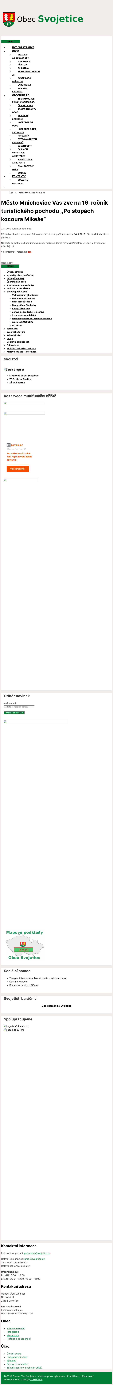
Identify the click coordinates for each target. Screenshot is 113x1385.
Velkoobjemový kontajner (25, 295)
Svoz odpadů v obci (17, 291)
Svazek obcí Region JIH (26, 73)
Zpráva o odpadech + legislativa (28, 312)
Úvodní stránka (23, 47)
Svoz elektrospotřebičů (24, 315)
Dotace (22, 173)
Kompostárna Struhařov (24, 305)
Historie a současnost (20, 56)
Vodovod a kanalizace (18, 288)
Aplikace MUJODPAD (22, 322)
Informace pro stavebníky (20, 285)
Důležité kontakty (20, 182)
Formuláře (12, 328)
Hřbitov (22, 64)
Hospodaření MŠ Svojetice (24, 131)
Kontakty (19, 176)
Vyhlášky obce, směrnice (20, 275)
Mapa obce (24, 61)
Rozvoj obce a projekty (22, 161)
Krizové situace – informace (22, 351)
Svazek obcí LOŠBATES (21, 80)
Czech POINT (25, 146)
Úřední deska (25, 105)
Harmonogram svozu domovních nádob (32, 318)
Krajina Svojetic (19, 90)
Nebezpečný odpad (22, 301)
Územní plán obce (16, 281)
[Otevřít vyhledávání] (6, 37)
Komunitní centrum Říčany (23, 985)
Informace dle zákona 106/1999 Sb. (23, 100)
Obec (15, 51)
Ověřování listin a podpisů (24, 141)
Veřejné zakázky (15, 278)
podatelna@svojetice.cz (37, 1253)
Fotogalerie (13, 345)
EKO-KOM (17, 325)
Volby (10, 338)
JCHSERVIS (36, 1379)
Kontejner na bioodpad (23, 298)
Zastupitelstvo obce (24, 111)
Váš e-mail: (10, 703)
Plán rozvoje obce (23, 168)
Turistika (23, 68)
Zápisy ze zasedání (20, 117)
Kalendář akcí (14, 335)
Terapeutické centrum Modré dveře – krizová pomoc (38, 978)
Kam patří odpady (21, 308)
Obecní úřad (20, 95)
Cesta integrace (18, 981)
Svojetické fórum (16, 332)
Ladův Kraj (24, 85)
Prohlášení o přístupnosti (80, 1376)
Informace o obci (16, 1328)
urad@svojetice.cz (34, 1259)
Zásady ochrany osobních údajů (24, 1367)
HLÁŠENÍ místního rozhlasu (21, 348)
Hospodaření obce (22, 124)
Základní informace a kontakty (20, 152)
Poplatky (23, 135)
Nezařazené (7, 262)
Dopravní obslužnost (18, 341)
